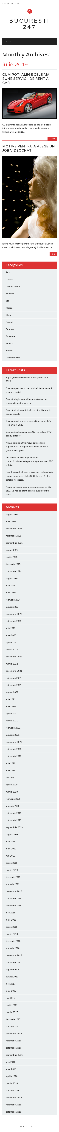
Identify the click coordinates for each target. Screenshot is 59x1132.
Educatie (10, 293)
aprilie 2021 (11, 713)
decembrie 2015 (14, 1097)
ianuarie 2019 (13, 884)
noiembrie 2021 (13, 678)
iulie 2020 (10, 763)
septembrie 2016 (14, 1055)
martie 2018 (12, 934)
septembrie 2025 (14, 543)
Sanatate (10, 336)
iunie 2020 (11, 770)
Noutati (9, 322)
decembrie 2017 (14, 955)
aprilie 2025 (11, 557)
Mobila (9, 308)
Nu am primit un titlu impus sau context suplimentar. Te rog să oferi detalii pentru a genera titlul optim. (27, 447)
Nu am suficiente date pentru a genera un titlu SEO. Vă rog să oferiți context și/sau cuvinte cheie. (28, 491)
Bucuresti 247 (29, 24)
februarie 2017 (13, 1019)
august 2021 (12, 692)
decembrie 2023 (14, 614)
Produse (10, 329)
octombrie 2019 (13, 820)
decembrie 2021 (14, 671)
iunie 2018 (11, 919)
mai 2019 (10, 855)
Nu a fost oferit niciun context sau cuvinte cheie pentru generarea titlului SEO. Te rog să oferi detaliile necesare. (29, 476)
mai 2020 (10, 777)
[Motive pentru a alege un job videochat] (29, 237)
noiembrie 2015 (13, 1104)
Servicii (9, 343)
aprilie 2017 (11, 1005)
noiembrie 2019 (13, 813)
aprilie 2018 (11, 927)
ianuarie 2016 (13, 1090)
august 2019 (12, 834)
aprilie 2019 (11, 863)
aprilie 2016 (11, 1076)
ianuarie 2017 (13, 1026)
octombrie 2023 (13, 621)
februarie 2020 (13, 799)
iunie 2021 (11, 706)
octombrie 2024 (13, 571)
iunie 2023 (11, 635)
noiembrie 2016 (13, 1040)
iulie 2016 (10, 1062)
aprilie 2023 (11, 642)
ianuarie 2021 (13, 735)
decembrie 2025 (14, 528)
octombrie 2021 (13, 685)
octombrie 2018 (13, 905)
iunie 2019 (11, 848)
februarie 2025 (13, 564)
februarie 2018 (13, 941)
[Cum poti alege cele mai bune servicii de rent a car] (29, 118)
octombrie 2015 (13, 1112)
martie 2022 (12, 663)
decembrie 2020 (14, 742)
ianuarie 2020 (13, 806)
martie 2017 (12, 1012)
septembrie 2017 (14, 969)
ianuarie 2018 (13, 948)
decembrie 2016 (14, 1033)
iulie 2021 (10, 699)
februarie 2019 (13, 877)
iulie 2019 (10, 841)
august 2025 (12, 550)
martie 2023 (12, 649)
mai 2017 (10, 998)
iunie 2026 (11, 521)
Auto (52, 138)
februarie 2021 (13, 727)
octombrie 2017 (13, 962)
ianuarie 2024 (13, 607)
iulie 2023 (10, 628)
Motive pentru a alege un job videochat (28, 148)
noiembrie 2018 (13, 898)
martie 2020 (12, 791)
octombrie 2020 (13, 756)
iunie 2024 (11, 592)
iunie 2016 (11, 1069)
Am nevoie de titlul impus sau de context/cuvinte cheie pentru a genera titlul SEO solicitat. (29, 461)
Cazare (9, 279)
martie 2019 (12, 870)
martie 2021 (12, 720)
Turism (9, 350)
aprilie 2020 (11, 784)
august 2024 (12, 578)
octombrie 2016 (13, 1048)
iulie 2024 (10, 585)
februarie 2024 (13, 599)
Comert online (13, 286)
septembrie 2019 (14, 827)
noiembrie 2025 (13, 535)
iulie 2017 (10, 983)
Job (53, 254)
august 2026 (12, 514)
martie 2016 (12, 1083)
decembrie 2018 (14, 891)
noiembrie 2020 (13, 749)
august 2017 (12, 976)
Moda (8, 315)
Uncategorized (13, 357)
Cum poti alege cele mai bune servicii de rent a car (26, 78)
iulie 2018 (10, 912)
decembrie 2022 (14, 656)
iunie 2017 (11, 991)
